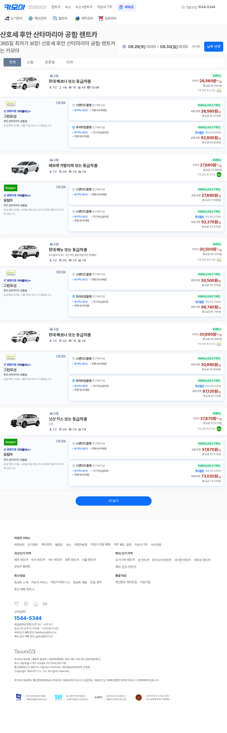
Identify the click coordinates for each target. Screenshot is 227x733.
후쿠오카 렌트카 (161, 560)
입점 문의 (96, 582)
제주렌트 (19, 544)
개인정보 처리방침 (126, 582)
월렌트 (59, 544)
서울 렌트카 (89, 559)
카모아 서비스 (39, 582)
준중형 (50, 62)
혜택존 (129, 7)
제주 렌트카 (21, 559)
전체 (12, 62)
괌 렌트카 (143, 560)
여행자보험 (80, 544)
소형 (30, 62)
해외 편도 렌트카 (125, 567)
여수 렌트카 (55, 559)
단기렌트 (33, 544)
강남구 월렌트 (22, 566)
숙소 (68, 7)
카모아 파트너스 (60, 582)
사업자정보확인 (92, 659)
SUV (69, 62)
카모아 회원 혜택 (100, 544)
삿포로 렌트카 (202, 560)
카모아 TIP (104, 7)
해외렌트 (46, 544)
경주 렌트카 (72, 559)
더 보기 (114, 501)
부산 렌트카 (38, 559)
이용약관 (145, 582)
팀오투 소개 (21, 582)
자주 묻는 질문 (122, 544)
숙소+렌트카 (83, 7)
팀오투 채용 (80, 582)
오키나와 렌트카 (125, 559)
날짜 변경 (214, 46)
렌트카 (56, 7)
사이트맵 (156, 544)
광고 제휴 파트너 (24, 589)
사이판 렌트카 (182, 560)
